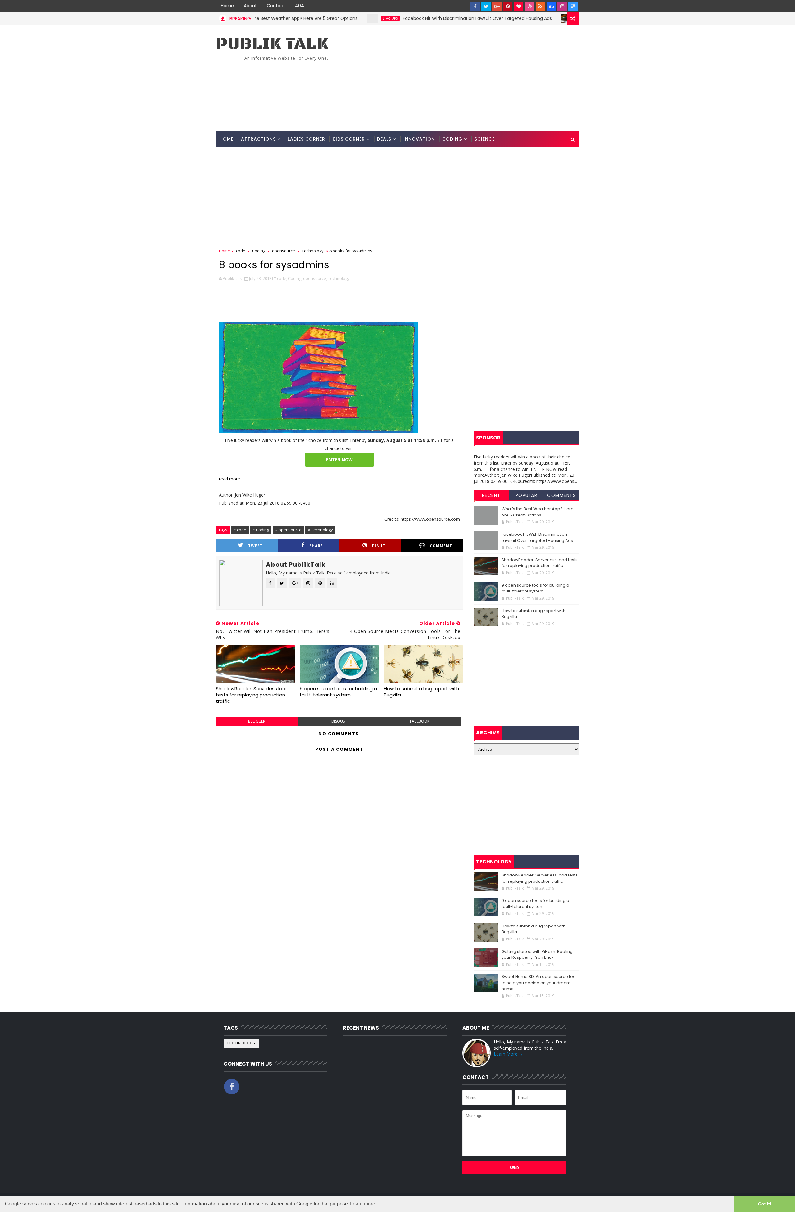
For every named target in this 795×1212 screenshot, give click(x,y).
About (250, 5)
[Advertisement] (465, 78)
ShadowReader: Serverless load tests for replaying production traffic (252, 695)
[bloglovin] (518, 6)
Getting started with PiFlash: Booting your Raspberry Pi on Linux (537, 954)
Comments (561, 495)
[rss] (540, 6)
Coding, (295, 278)
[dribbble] (529, 6)
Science (485, 139)
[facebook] (475, 6)
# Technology (320, 530)
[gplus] (497, 6)
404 (299, 5)
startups (357, 18)
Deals (384, 139)
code (548, 18)
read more (229, 479)
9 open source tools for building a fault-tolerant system (338, 691)
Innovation (419, 139)
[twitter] (486, 6)
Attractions (258, 139)
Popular (527, 495)
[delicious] (573, 6)
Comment (441, 545)
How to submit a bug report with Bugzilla (421, 691)
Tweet (255, 545)
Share (316, 545)
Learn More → (508, 1054)
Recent (491, 495)
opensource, (315, 278)
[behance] (551, 6)
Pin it (378, 545)
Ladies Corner (306, 139)
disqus (338, 721)
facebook (419, 721)
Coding (452, 139)
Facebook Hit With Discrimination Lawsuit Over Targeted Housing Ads (444, 18)
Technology (313, 251)
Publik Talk (272, 44)
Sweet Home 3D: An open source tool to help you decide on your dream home (539, 983)
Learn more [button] (362, 1203)
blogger (256, 721)
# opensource (288, 530)
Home (227, 5)
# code (240, 530)
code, (282, 278)
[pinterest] (507, 6)
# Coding (260, 530)
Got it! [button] (764, 1203)
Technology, (339, 278)
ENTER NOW (339, 459)
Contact (276, 5)
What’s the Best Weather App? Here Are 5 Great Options (263, 18)
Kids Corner (349, 139)
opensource (283, 251)
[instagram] (562, 6)
